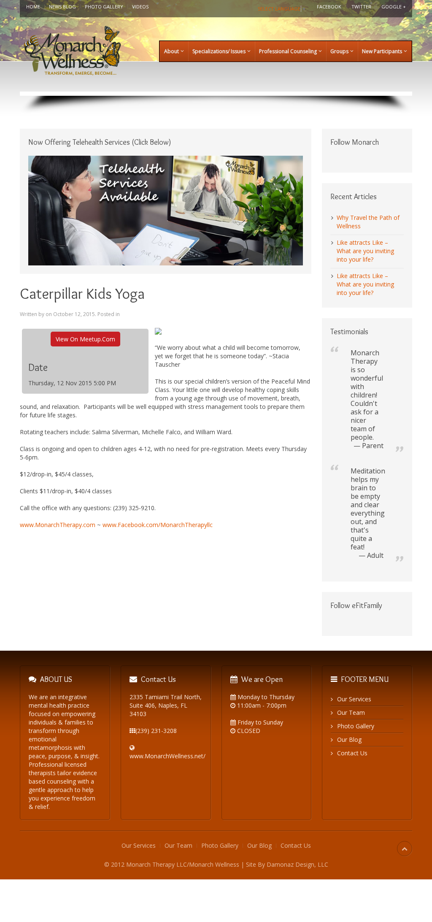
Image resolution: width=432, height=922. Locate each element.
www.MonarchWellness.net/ (167, 756)
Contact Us (352, 753)
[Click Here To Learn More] (165, 210)
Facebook (329, 6)
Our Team (351, 712)
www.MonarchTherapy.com (57, 525)
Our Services (354, 699)
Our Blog (349, 739)
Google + (393, 6)
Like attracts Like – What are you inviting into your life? (365, 250)
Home (33, 6)
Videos (140, 6)
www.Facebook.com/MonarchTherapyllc (158, 525)
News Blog (62, 6)
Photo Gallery (104, 6)
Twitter (361, 6)
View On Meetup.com (85, 339)
